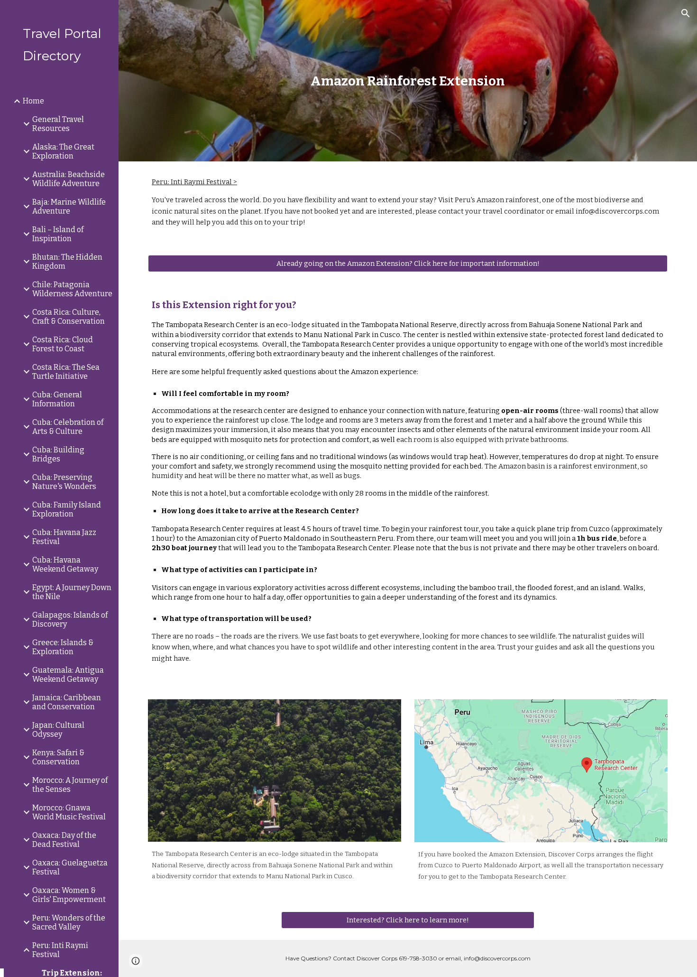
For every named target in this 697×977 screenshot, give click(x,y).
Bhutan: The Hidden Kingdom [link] (67, 262)
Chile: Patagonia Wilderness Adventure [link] (72, 289)
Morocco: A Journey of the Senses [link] (70, 785)
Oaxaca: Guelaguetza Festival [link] (70, 867)
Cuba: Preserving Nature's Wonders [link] (64, 482)
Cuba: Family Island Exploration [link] (66, 509)
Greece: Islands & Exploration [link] (62, 647)
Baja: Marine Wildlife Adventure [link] (69, 206)
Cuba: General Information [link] (57, 399)
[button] (685, 13)
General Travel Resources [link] (58, 124)
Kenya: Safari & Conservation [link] (58, 757)
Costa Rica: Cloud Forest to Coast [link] (62, 344)
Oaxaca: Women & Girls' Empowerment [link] (69, 895)
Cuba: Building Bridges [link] (58, 454)
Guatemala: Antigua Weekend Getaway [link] (68, 675)
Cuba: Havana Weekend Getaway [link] (65, 564)
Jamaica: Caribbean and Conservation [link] (66, 702)
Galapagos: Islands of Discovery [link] (70, 620)
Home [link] (33, 100)
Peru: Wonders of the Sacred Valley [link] (68, 922)
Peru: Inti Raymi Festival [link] (60, 950)
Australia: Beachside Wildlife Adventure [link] (68, 179)
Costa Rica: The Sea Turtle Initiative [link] (66, 372)
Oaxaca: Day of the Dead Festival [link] (64, 840)
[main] (407, 81)
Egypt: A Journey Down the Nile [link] (71, 592)
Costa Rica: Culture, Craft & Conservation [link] (68, 317)
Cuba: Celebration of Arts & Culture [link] (67, 427)
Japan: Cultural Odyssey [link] (58, 730)
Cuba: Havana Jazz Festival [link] (64, 537)
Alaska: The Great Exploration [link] (63, 151)
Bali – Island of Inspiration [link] (57, 234)
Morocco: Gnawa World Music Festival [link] (69, 812)
